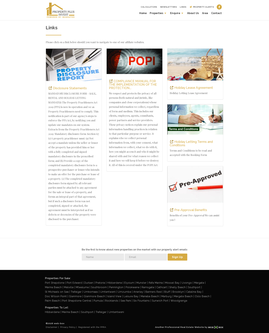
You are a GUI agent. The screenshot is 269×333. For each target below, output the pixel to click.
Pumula (98, 300)
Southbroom (99, 287)
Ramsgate (148, 287)
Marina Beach (53, 287)
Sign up (177, 257)
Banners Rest (153, 291)
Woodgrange (179, 300)
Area (205, 13)
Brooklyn (178, 291)
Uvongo (187, 282)
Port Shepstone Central (76, 300)
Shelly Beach (177, 287)
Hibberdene (114, 282)
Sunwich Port (160, 300)
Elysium (129, 282)
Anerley (138, 291)
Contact (216, 13)
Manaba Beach (150, 296)
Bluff (167, 291)
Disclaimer (51, 327)
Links (183, 7)
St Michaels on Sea (57, 291)
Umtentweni (108, 291)
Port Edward (74, 282)
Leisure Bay (131, 296)
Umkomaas (91, 291)
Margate (199, 282)
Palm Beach (52, 300)
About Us (193, 13)
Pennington (116, 287)
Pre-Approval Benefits (190, 210)
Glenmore (75, 296)
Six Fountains (141, 300)
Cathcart (161, 287)
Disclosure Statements (69, 88)
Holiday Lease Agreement (193, 88)
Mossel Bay (172, 282)
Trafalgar (76, 291)
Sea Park (125, 300)
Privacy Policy (68, 327)
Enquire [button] (175, 13)
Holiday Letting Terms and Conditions (191, 143)
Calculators (149, 7)
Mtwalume (82, 287)
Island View (114, 296)
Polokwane (132, 287)
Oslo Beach (202, 296)
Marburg (166, 296)
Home (143, 13)
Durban (88, 282)
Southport (194, 287)
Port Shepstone (54, 282)
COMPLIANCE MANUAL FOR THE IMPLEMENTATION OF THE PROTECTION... (133, 84)
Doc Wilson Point (56, 296)
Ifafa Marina (156, 282)
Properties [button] (157, 13)
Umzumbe (124, 291)
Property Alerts (203, 7)
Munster (141, 282)
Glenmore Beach (94, 296)
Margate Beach (183, 296)
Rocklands (111, 300)
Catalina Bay (194, 291)
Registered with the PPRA (92, 327)
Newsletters (168, 7)
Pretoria (100, 282)
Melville (69, 287)
